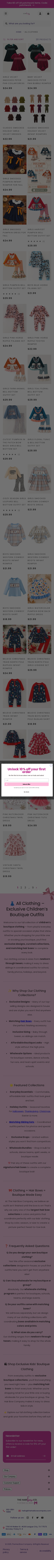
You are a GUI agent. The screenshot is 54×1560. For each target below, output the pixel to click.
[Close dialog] (51, 765)
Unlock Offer (26, 784)
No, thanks (26, 792)
